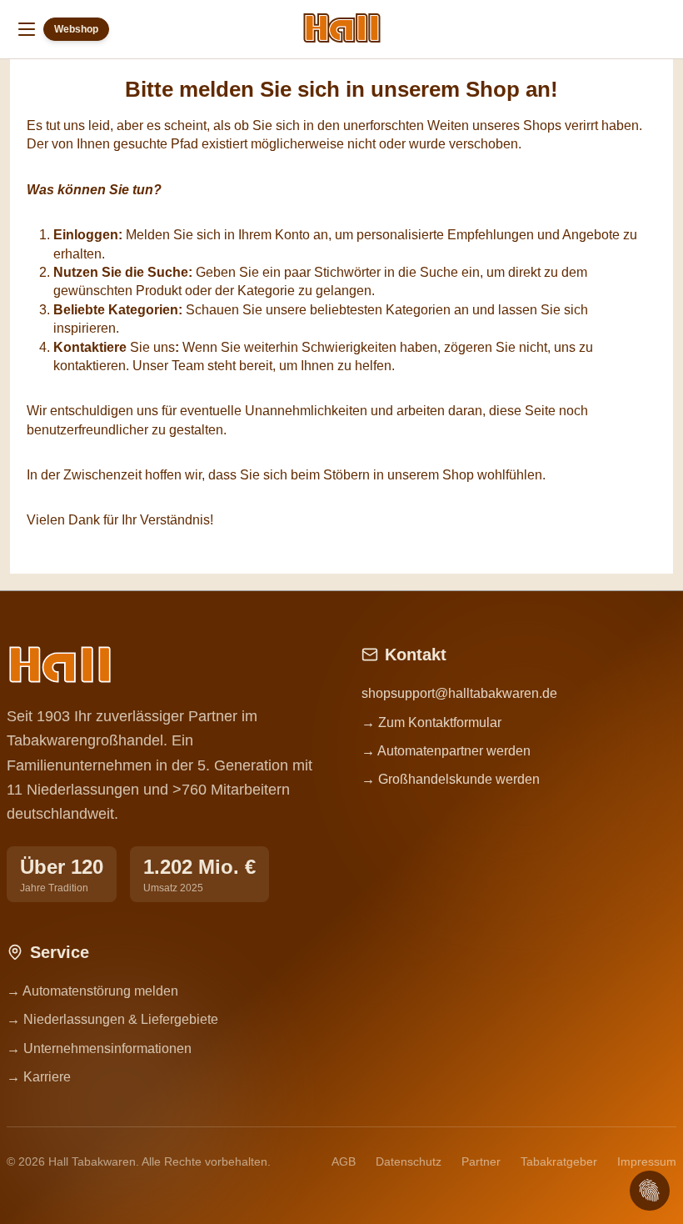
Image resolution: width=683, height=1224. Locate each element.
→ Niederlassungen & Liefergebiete (112, 1019)
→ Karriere (39, 1077)
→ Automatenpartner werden (446, 751)
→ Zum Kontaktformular (431, 722)
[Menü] (26, 29)
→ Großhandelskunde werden (450, 779)
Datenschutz (408, 1161)
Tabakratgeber (559, 1161)
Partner (481, 1161)
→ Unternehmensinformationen (99, 1048)
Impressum (646, 1161)
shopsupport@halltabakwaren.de (459, 693)
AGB (344, 1161)
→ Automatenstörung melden (92, 991)
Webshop (76, 29)
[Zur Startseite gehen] (342, 28)
